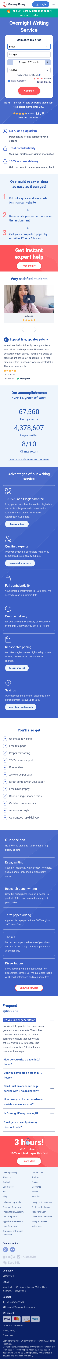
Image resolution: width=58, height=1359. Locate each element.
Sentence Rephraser (41, 1207)
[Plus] (48, 62)
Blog (5, 1196)
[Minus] (10, 62)
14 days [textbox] (13, 70)
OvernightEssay (10, 1172)
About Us (7, 1177)
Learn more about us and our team (29, 459)
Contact (6, 1182)
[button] (29, 1019)
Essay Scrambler (39, 1221)
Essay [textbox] (12, 46)
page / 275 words (30, 62)
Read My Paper (39, 1212)
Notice (35, 1191)
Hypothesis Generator (13, 1221)
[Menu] (53, 4)
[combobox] (29, 47)
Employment (8, 1335)
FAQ (5, 1191)
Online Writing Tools (12, 1202)
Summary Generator (12, 1207)
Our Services (37, 1172)
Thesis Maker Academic (13, 1212)
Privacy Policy (9, 1330)
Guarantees (8, 1187)
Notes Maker (37, 1226)
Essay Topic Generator (42, 1202)
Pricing (35, 1182)
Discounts (36, 1187)
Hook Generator (10, 1226)
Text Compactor (10, 1216)
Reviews (35, 1177)
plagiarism (46, 504)
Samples (36, 1196)
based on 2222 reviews (29, 117)
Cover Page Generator (42, 1216)
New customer (18, 81)
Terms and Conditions (13, 1325)
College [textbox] (13, 54)
